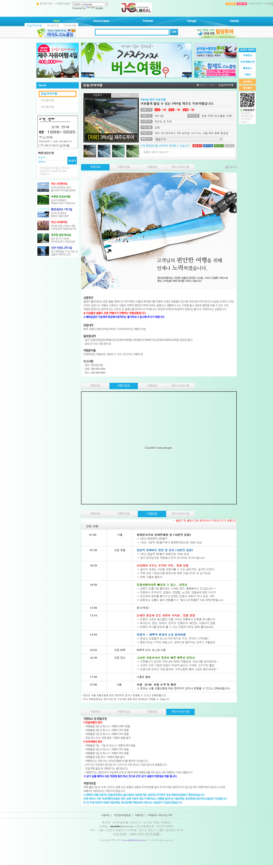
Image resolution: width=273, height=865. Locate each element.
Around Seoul (101, 21)
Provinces (148, 21)
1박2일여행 (53, 25)
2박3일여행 (70, 25)
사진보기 (97, 95)
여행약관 (139, 815)
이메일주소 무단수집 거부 (159, 815)
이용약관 (105, 815)
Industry (234, 21)
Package (191, 21)
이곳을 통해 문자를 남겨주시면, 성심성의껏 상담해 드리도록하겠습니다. (54, 171)
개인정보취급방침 (122, 815)
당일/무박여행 (34, 25)
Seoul (56, 21)
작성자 (41, 157)
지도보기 (125, 95)
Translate (99, 8)
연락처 (41, 162)
